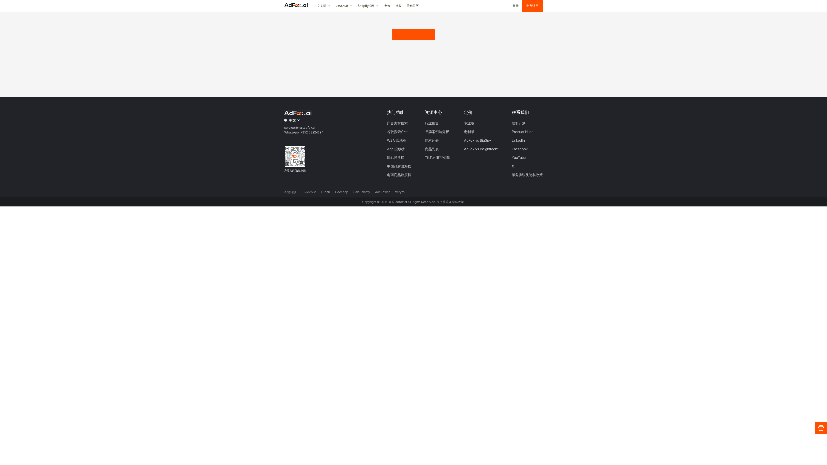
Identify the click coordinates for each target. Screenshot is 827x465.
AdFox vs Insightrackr (481, 149)
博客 (398, 6)
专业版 (469, 123)
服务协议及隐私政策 (527, 175)
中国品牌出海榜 (399, 166)
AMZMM (310, 192)
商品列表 (432, 149)
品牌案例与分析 (437, 132)
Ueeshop (341, 192)
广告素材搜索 (397, 123)
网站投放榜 (395, 157)
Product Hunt (522, 132)
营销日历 (413, 6)
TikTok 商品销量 (437, 157)
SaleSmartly (361, 192)
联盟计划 (518, 123)
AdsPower (382, 192)
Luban (325, 192)
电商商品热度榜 (399, 175)
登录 (516, 6)
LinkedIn (518, 140)
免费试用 (532, 6)
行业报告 (432, 123)
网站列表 (432, 140)
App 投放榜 (396, 149)
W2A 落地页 (396, 140)
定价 (387, 6)
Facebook (520, 149)
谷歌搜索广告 (397, 132)
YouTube (519, 157)
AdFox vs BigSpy (477, 140)
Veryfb (400, 192)
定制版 (469, 132)
